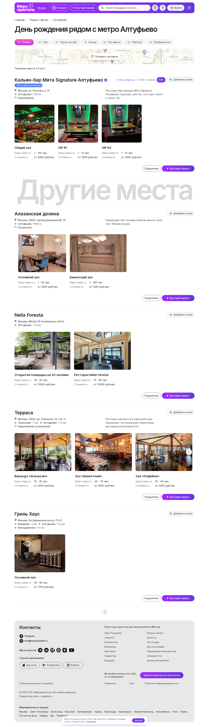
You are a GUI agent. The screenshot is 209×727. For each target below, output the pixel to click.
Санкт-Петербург (39, 711)
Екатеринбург (84, 711)
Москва (42, 8)
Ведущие (109, 660)
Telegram (29, 636)
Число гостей (68, 42)
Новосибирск (163, 711)
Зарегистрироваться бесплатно (162, 675)
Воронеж (70, 711)
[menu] (189, 8)
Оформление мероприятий (161, 651)
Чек (45, 42)
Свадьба (109, 637)
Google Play (53, 665)
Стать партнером (83, 7)
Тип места (114, 42)
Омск (175, 711)
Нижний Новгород (143, 711)
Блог (132, 683)
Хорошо (138, 720)
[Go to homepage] (27, 8)
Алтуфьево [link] (60, 19)
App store (31, 665)
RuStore (75, 665)
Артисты (151, 637)
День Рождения (113, 633)
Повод (26, 42)
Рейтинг (137, 42)
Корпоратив (110, 642)
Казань (98, 711)
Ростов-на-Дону (28, 715)
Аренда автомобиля (158, 660)
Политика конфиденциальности (161, 683)
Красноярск (125, 711)
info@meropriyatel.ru (35, 640)
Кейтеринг (110, 651)
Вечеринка (110, 646)
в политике (91, 721)
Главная (19, 19)
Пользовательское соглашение (36, 683)
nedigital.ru (46, 696)
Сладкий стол (154, 656)
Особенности (162, 42)
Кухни (92, 42)
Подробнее (152, 168)
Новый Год (110, 656)
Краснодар (110, 711)
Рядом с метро (39, 19)
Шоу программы (155, 646)
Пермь (183, 711)
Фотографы (153, 642)
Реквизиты (110, 683)
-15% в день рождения (28, 85)
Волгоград (57, 711)
